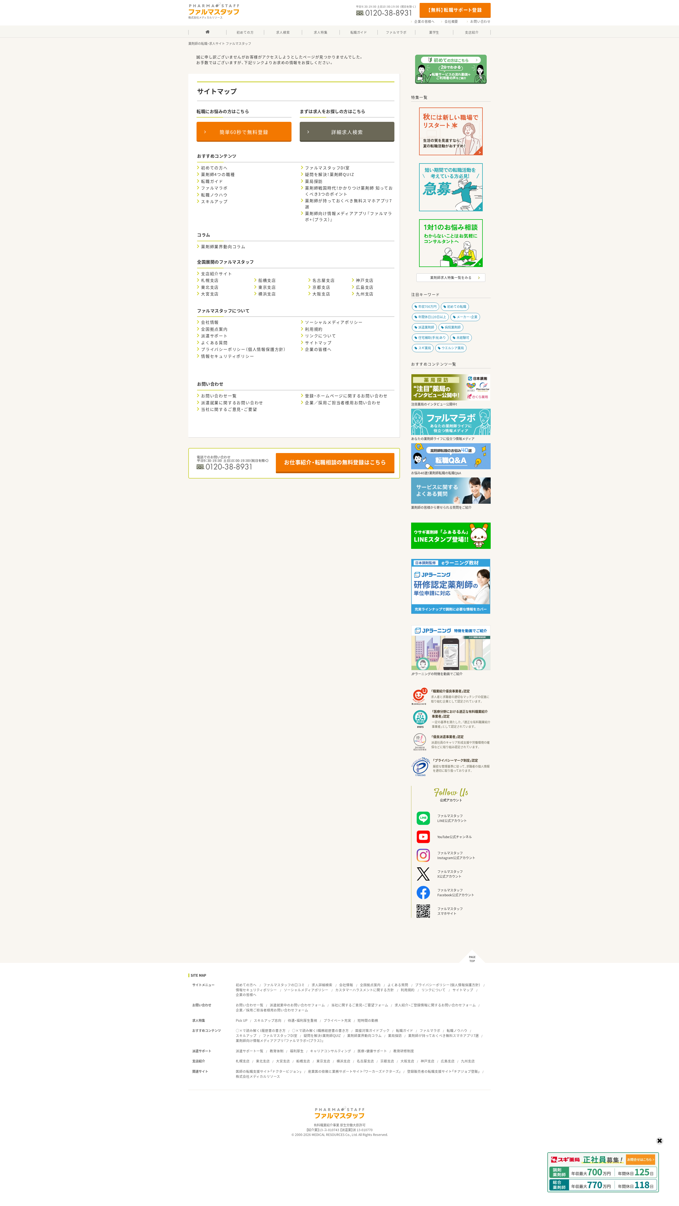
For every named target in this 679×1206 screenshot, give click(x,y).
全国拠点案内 (214, 329)
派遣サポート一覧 (249, 1050)
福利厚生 (297, 1050)
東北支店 (210, 287)
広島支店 (365, 287)
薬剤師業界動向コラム (223, 246)
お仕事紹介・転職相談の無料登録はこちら (335, 462)
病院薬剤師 (453, 327)
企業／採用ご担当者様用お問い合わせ (343, 403)
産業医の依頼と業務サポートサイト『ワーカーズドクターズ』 (354, 1071)
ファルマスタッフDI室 (327, 168)
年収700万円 (427, 306)
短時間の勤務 (368, 1020)
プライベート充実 (337, 1020)
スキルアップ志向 (267, 1020)
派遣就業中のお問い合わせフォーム (297, 1004)
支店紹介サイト (216, 274)
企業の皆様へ (424, 21)
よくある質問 (214, 343)
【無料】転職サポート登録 (455, 9)
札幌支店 (210, 280)
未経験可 (462, 337)
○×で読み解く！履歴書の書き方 (261, 1030)
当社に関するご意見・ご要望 (229, 409)
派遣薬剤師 (426, 327)
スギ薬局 (424, 348)
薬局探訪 (314, 181)
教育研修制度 (403, 1050)
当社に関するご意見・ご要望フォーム (359, 1004)
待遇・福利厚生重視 (302, 1020)
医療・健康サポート (372, 1050)
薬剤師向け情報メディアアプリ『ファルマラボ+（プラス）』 (348, 216)
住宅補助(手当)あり (432, 337)
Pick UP (241, 1020)
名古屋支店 (323, 280)
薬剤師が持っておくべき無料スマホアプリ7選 (348, 204)
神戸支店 (365, 280)
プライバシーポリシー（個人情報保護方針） (243, 349)
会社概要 (451, 21)
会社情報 (210, 322)
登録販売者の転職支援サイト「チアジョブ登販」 (443, 1071)
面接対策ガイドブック (372, 1030)
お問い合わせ (480, 21)
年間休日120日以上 (432, 317)
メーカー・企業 (467, 317)
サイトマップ (318, 343)
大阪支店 (321, 294)
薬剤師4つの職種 (218, 174)
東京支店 (267, 287)
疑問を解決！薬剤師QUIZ (329, 174)
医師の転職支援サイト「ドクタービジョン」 (269, 1071)
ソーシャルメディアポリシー (334, 322)
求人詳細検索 (322, 984)
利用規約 (314, 329)
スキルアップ (214, 201)
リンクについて (320, 336)
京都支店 (321, 287)
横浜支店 (267, 294)
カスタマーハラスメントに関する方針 (364, 989)
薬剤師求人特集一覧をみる (451, 277)
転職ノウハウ (214, 195)
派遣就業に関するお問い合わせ (232, 403)
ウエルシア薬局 (453, 348)
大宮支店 (210, 294)
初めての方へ (214, 168)
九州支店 (365, 294)
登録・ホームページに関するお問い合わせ (346, 396)
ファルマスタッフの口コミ (284, 984)
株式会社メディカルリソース (258, 1076)
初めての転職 (456, 306)
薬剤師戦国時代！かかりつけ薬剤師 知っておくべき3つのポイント (349, 191)
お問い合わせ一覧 (219, 396)
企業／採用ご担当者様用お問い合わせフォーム (272, 1010)
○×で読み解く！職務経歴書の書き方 (320, 1030)
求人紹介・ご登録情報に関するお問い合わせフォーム (435, 1004)
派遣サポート (214, 336)
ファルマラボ (214, 188)
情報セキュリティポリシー (227, 356)
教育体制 (277, 1050)
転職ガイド (212, 181)
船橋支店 (267, 280)
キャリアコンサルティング (330, 1050)
